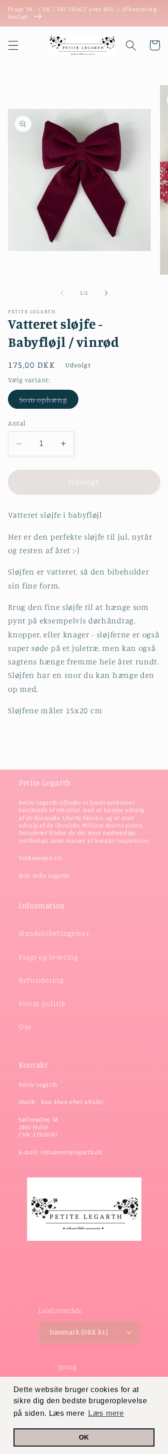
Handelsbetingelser (54, 933)
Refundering (41, 980)
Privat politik (42, 1003)
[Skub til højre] (106, 293)
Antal (16, 423)
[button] (13, 45)
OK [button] (84, 1437)
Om (25, 1026)
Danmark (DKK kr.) (78, 1331)
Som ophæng (48, 401)
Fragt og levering (48, 956)
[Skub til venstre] (62, 293)
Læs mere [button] (106, 1413)
